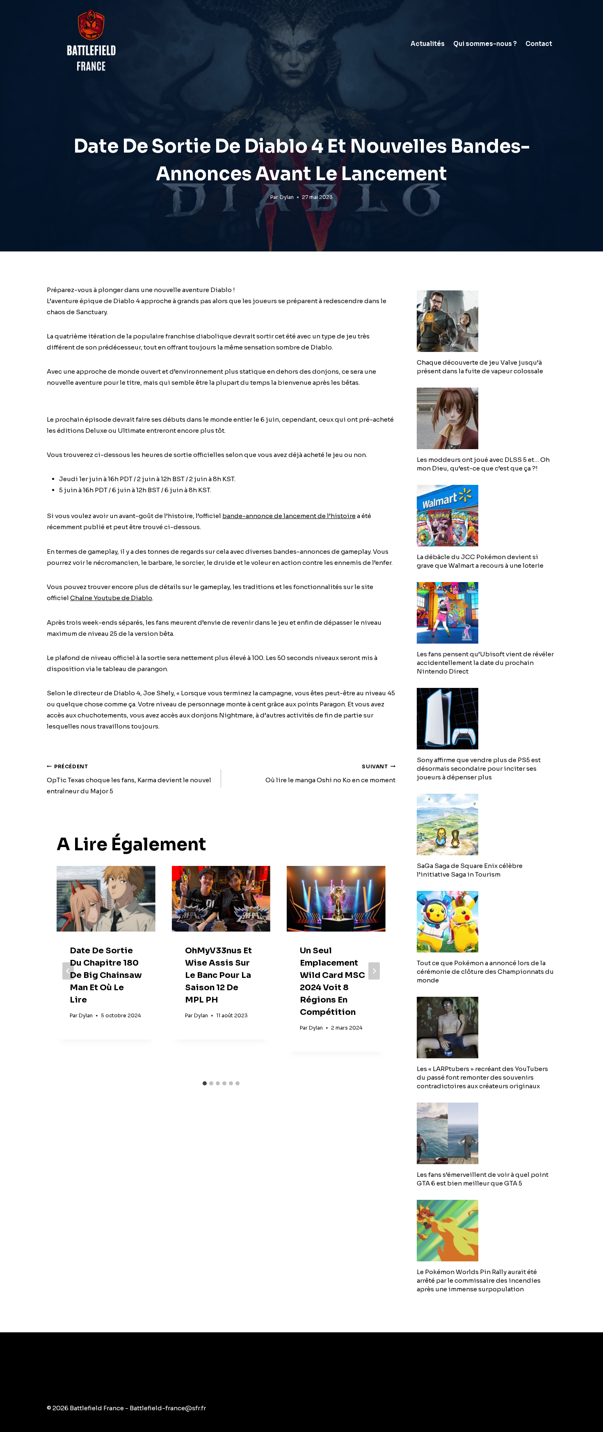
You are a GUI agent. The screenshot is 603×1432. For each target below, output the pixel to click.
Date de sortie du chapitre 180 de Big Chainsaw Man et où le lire (106, 975)
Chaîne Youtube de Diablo (111, 598)
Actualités (428, 44)
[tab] (205, 1083)
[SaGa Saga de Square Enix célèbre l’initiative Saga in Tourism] (486, 824)
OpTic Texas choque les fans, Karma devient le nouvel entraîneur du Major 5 (129, 779)
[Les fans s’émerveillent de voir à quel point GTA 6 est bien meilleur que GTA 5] (486, 1133)
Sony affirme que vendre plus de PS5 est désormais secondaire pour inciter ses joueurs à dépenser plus (479, 768)
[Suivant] (374, 971)
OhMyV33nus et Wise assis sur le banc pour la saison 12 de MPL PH (218, 975)
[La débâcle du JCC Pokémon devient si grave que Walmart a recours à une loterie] (486, 515)
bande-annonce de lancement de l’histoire (289, 516)
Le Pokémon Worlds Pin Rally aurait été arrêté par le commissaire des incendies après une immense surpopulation (479, 1280)
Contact (538, 44)
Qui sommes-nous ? (485, 44)
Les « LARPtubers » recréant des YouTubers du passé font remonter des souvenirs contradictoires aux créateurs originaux (482, 1077)
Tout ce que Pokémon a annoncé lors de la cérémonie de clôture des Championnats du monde (485, 971)
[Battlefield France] (90, 43)
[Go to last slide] (68, 971)
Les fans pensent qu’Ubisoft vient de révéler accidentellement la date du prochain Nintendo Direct (485, 662)
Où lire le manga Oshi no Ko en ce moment (330, 773)
